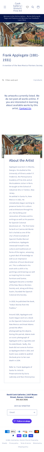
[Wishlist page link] (27, 7)
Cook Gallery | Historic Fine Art (20, 440)
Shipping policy (23, 447)
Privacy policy (13, 443)
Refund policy (37, 443)
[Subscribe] (34, 412)
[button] (5, 7)
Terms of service (26, 443)
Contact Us (25, 108)
